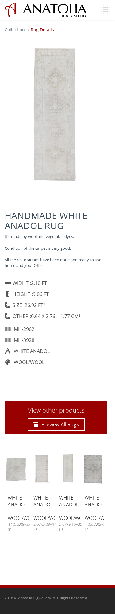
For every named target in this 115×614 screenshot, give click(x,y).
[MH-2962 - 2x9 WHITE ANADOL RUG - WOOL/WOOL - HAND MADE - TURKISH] (54, 114)
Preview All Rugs (60, 424)
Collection (15, 30)
